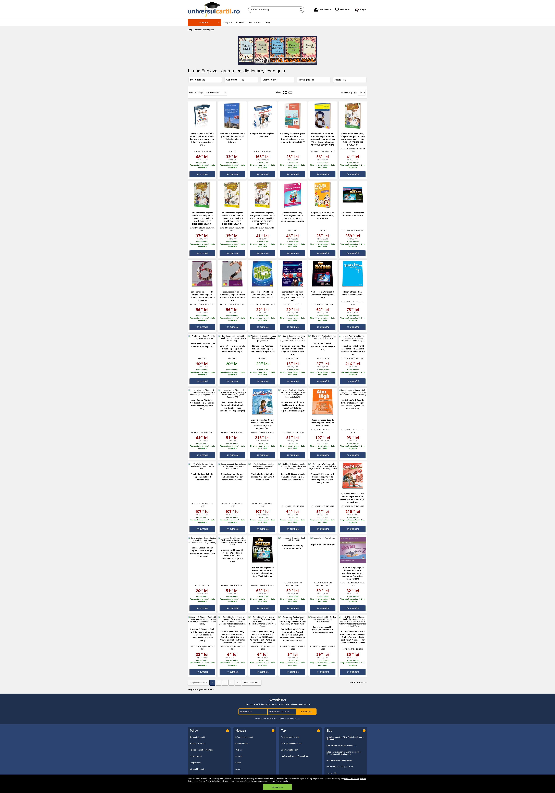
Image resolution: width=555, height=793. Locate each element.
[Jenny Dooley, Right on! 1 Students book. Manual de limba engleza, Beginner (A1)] (202, 395)
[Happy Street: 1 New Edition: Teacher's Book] (353, 286)
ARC (199, 358)
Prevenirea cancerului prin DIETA (339, 767)
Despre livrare (195, 763)
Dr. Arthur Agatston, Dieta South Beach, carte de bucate (344, 738)
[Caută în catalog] (301, 10)
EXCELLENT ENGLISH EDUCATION (352, 149)
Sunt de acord (277, 786)
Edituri (238, 763)
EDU (230, 358)
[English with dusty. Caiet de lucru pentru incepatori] (202, 338)
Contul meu (323, 10)
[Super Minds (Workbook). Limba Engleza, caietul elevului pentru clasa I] (262, 286)
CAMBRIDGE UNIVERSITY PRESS (352, 583)
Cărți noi (238, 750)
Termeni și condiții (197, 737)
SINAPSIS (290, 358)
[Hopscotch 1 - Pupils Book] (322, 538)
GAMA (290, 230)
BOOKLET (322, 230)
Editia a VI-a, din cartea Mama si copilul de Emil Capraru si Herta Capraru (343, 753)
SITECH (232, 151)
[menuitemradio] (290, 92)
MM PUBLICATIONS (350, 649)
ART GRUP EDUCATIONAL (320, 151)
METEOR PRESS (290, 304)
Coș (360, 9)
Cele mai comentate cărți (291, 743)
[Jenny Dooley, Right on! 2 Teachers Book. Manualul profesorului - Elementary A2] (353, 340)
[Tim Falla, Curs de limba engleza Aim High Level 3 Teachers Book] (262, 468)
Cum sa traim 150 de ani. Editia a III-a (341, 745)
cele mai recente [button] (212, 92)
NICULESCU (199, 585)
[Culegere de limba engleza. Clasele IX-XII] (262, 128)
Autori (237, 769)
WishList (344, 10)
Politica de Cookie (351, 778)
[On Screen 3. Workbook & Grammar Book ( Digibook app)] (323, 286)
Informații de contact (244, 737)
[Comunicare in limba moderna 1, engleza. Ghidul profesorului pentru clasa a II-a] (232, 286)
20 (238, 683)
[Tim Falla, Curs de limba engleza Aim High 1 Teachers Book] (202, 468)
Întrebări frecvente (197, 769)
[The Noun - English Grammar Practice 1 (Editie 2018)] (322, 338)
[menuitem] (204, 22)
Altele (340, 79)
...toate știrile (331, 773)
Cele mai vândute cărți (290, 737)
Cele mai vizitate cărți (289, 750)
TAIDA (292, 151)
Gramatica (269, 79)
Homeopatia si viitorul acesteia (339, 760)
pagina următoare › (251, 683)
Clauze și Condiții (213, 781)
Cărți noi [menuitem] (228, 22)
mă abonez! (306, 711)
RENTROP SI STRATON (202, 151)
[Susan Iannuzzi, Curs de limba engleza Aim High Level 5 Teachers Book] (232, 468)
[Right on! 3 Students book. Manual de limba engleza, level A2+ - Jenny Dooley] (292, 468)
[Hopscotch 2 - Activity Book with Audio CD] (292, 540)
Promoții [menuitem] (240, 22)
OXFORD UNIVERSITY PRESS (352, 302)
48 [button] (361, 92)
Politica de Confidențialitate (201, 750)
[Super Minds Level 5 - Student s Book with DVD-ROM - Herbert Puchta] (322, 621)
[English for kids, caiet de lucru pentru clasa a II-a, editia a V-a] (323, 207)
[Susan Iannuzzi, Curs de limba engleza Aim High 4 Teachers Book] (323, 414)
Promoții (238, 756)
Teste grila (306, 79)
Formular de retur (242, 743)
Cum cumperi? (196, 756)
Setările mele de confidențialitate (294, 756)
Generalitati (235, 79)
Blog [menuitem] (268, 22)
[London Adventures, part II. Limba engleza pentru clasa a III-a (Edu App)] (232, 340)
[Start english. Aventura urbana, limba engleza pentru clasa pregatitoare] (262, 340)
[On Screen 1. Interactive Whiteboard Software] (353, 207)
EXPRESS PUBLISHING (350, 230)
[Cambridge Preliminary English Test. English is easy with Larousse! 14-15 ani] (293, 286)
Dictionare (197, 79)
